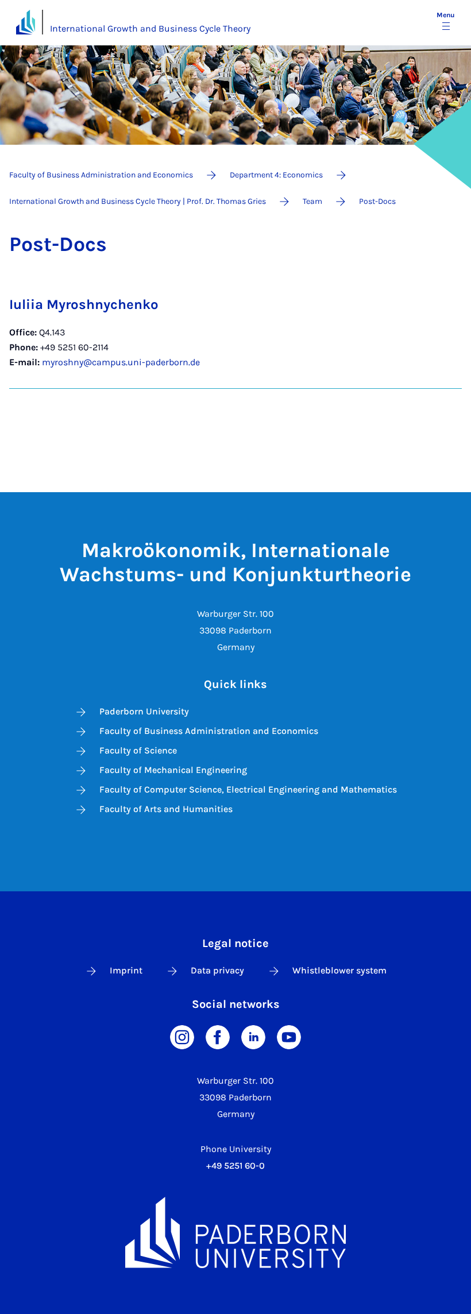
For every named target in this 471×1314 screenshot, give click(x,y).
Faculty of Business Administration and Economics (208, 730)
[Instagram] (182, 1036)
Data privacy (217, 970)
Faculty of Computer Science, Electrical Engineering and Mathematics (248, 789)
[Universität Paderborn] (235, 1232)
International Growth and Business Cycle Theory (150, 28)
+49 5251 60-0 (235, 1165)
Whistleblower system (339, 970)
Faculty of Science (138, 750)
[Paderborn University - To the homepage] (25, 22)
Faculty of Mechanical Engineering (173, 769)
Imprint (126, 970)
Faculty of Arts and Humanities (166, 808)
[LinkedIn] (253, 1036)
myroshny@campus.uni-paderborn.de (121, 362)
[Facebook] (218, 1036)
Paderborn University (144, 711)
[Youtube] (289, 1036)
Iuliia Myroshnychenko (84, 304)
